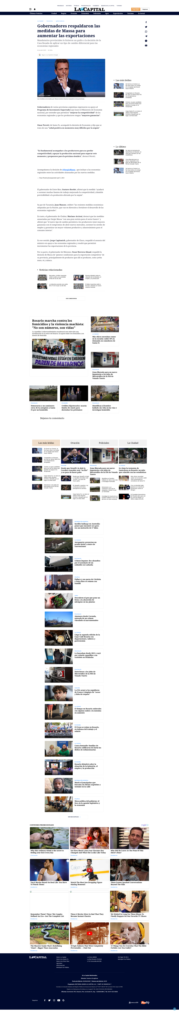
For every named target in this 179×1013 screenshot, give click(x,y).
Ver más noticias (73, 817)
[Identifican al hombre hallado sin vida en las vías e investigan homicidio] (105, 399)
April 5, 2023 (60, 178)
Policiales (97, 13)
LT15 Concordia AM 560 (94, 961)
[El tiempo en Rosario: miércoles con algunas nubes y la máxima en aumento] (74, 712)
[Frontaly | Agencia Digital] (144, 1002)
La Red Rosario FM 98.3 (94, 959)
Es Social (141, 13)
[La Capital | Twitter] (49, 1000)
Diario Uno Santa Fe (62, 959)
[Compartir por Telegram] (146, 36)
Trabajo (76, 5)
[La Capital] (89, 9)
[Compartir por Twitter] (146, 27)
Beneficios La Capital (107, 5)
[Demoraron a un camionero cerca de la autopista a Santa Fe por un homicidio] (43, 399)
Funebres (96, 5)
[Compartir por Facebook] (146, 22)
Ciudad (54, 13)
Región (63, 13)
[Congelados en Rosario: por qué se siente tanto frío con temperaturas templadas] (128, 95)
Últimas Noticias (36, 13)
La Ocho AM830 (92, 957)
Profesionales (86, 5)
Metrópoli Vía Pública (62, 967)
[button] (30, 9)
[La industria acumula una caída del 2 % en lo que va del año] (53, 286)
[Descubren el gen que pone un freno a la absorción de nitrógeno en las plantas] (74, 601)
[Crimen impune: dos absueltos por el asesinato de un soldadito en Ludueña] (74, 564)
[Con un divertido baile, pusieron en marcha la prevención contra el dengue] (133, 488)
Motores (69, 5)
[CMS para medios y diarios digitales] (133, 1003)
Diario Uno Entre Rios (62, 961)
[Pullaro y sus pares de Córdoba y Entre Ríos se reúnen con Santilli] (74, 582)
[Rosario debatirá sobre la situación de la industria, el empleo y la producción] (89, 277)
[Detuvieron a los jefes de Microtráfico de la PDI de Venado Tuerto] (46, 487)
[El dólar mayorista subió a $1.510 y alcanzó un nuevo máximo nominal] (89, 286)
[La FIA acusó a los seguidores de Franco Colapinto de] (74, 693)
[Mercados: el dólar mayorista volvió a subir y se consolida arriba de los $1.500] (53, 277)
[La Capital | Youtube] (59, 1000)
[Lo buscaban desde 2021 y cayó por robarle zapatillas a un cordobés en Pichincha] (74, 656)
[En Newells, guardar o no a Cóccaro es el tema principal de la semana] (75, 487)
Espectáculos (118, 13)
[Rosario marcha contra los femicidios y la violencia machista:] (58, 349)
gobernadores (60, 21)
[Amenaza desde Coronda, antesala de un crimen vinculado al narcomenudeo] (74, 619)
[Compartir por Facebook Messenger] (146, 41)
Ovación (74, 13)
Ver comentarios (71, 298)
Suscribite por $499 (136, 9)
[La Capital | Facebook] (45, 1000)
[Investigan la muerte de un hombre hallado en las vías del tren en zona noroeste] (104, 498)
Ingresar (145, 9)
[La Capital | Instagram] (54, 1000)
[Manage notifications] (174, 1008)
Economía (85, 13)
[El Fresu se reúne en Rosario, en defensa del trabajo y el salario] (74, 730)
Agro (107, 13)
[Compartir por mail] (146, 45)
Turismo (119, 5)
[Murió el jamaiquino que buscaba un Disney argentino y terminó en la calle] (74, 785)
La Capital (40, 21)
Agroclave (59, 963)
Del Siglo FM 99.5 (123, 957)
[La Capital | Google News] (63, 1000)
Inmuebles (60, 5)
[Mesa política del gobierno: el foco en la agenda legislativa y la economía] (74, 804)
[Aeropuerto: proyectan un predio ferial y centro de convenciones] (74, 545)
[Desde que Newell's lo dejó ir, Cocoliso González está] (75, 462)
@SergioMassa (68, 169)
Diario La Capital (61, 957)
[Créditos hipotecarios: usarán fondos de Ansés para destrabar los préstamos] (74, 399)
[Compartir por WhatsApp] (146, 31)
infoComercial (60, 965)
